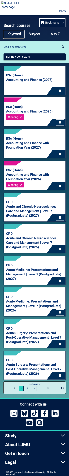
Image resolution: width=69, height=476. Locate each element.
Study (11, 435)
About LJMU (17, 444)
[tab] (14, 34)
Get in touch (17, 453)
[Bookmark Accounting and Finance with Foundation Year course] (60, 154)
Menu (62, 10)
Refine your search (19, 57)
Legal (10, 462)
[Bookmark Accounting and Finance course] (60, 91)
